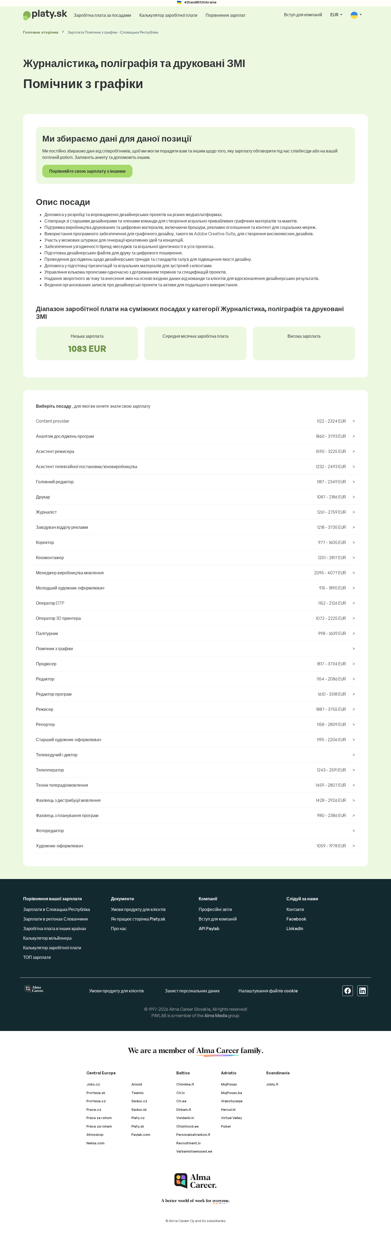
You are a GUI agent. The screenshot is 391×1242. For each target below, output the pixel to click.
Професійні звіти (215, 909)
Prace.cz (93, 1109)
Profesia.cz (96, 1101)
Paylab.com (140, 1134)
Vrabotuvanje (232, 1101)
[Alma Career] (195, 1181)
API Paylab (209, 928)
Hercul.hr (228, 1109)
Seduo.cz (139, 1101)
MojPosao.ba (231, 1093)
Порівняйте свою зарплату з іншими (87, 171)
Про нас (119, 928)
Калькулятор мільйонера (47, 938)
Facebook (296, 919)
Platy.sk (137, 1126)
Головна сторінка (41, 32)
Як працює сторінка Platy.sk (138, 919)
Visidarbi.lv (185, 1118)
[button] (356, 15)
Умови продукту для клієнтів (138, 909)
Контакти (295, 909)
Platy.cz (138, 1118)
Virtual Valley (231, 1118)
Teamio (137, 1093)
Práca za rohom (99, 1118)
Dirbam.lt (183, 1109)
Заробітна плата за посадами (102, 15)
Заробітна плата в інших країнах (54, 928)
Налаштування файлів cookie (268, 990)
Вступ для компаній (303, 14)
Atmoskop (94, 1134)
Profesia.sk (95, 1093)
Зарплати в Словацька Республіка (56, 909)
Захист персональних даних (192, 990)
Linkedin (294, 928)
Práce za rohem (99, 1126)
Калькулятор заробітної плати (168, 15)
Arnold (136, 1084)
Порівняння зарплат (226, 15)
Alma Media (215, 1015)
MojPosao (229, 1084)
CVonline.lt (185, 1084)
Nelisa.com (95, 1143)
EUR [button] (334, 14)
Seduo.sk (139, 1109)
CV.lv (180, 1093)
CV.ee (181, 1101)
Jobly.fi (272, 1084)
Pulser (226, 1126)
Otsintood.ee (187, 1126)
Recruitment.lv (188, 1143)
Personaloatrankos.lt (193, 1134)
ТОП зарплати (37, 957)
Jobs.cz (93, 1084)
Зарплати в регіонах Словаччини (55, 919)
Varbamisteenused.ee (194, 1151)
